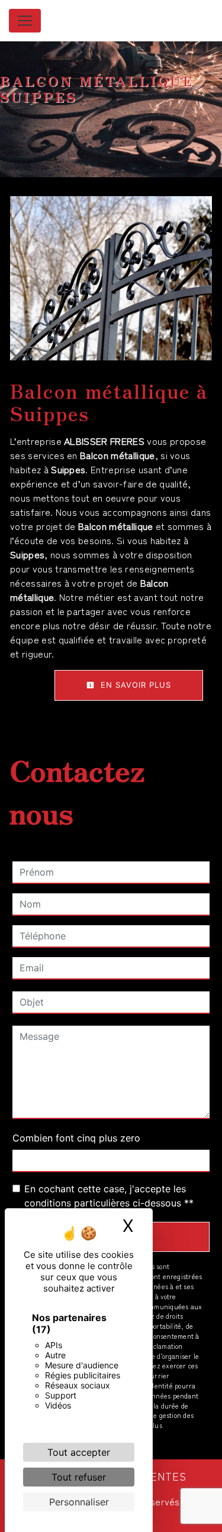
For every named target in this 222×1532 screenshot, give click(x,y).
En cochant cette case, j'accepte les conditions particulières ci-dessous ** (109, 1196)
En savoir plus (134, 684)
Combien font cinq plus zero (76, 1138)
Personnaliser (79, 1502)
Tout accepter (78, 1452)
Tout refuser (79, 1477)
